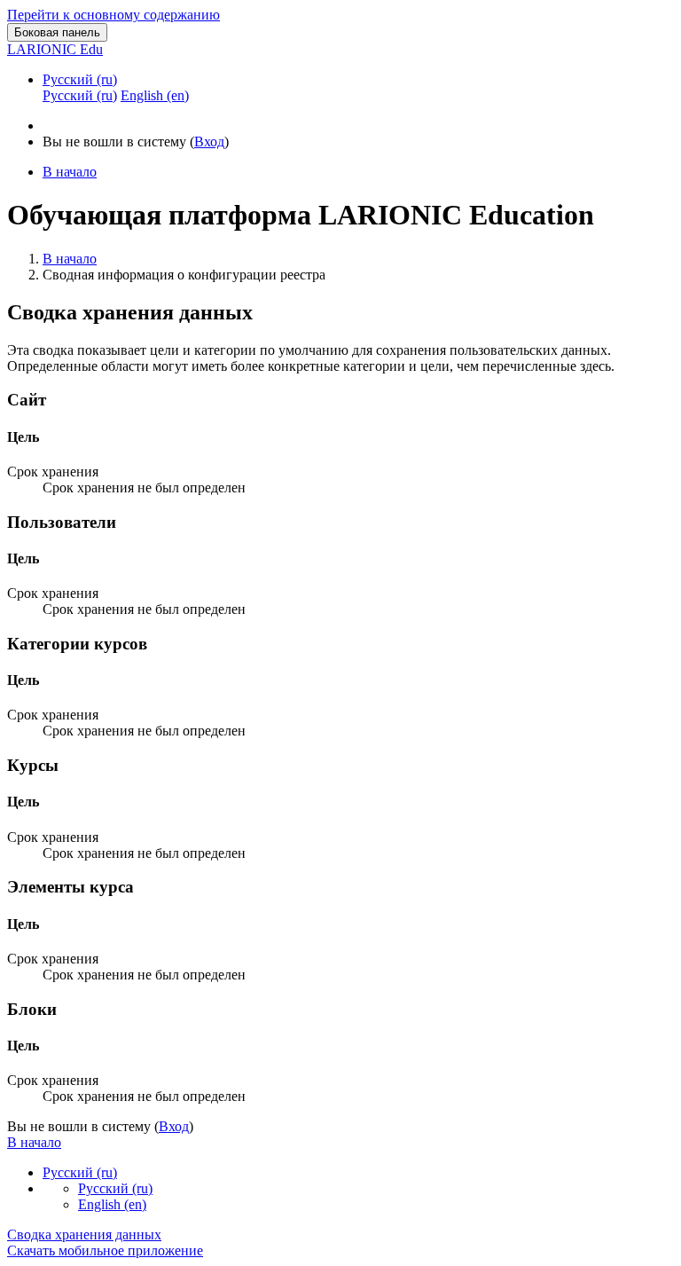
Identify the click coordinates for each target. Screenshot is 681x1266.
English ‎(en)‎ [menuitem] (155, 95)
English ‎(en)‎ (112, 1204)
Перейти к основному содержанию (113, 14)
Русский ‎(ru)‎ (80, 79)
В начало (70, 258)
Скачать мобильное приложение (105, 1250)
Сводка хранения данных (84, 1234)
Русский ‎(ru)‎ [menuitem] (80, 95)
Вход (209, 141)
